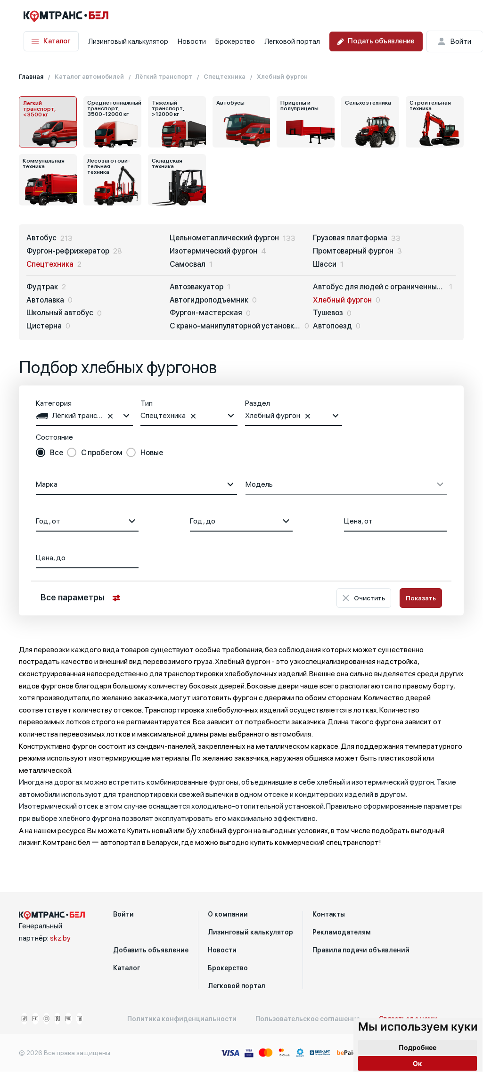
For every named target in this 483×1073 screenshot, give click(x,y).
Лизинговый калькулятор (128, 41)
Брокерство (235, 41)
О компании (228, 914)
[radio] (49, 453)
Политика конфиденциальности (182, 1019)
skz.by (60, 938)
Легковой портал (292, 41)
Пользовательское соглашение (307, 1019)
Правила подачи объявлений (360, 950)
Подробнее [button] (417, 1047)
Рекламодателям (341, 932)
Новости (192, 41)
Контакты (328, 914)
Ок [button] (417, 1063)
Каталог (57, 41)
